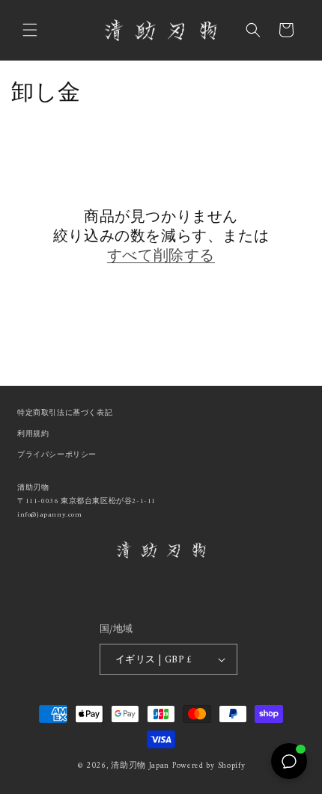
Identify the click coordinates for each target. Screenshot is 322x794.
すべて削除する (161, 257)
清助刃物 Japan (140, 766)
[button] (29, 29)
